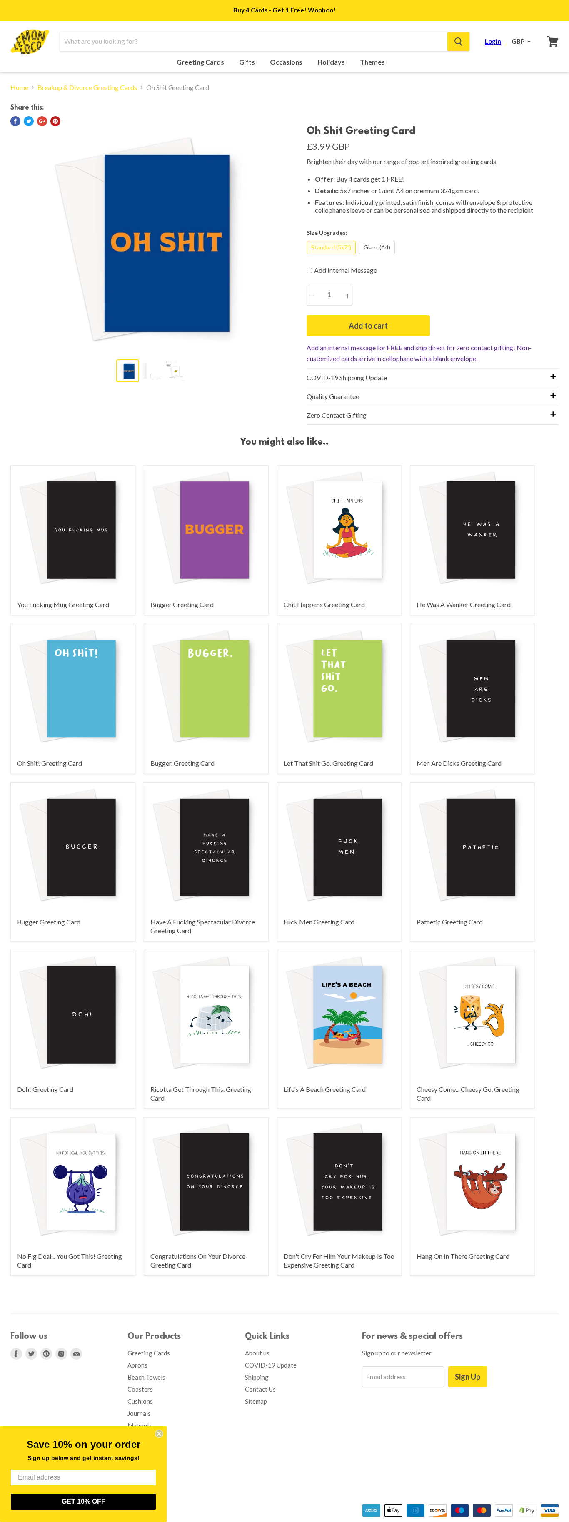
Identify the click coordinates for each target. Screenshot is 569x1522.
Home (19, 87)
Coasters (140, 1389)
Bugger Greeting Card (182, 604)
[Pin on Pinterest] (55, 121)
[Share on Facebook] (15, 121)
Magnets (139, 1425)
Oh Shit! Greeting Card (49, 763)
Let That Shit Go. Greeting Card (328, 763)
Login (493, 41)
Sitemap (256, 1401)
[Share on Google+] (42, 121)
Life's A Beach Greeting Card (325, 1089)
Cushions (140, 1401)
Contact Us (260, 1389)
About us (257, 1353)
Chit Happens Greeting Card (324, 604)
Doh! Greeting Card (45, 1089)
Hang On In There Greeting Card (463, 1256)
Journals (139, 1413)
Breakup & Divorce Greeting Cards (87, 87)
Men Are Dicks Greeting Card (459, 763)
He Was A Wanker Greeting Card (464, 604)
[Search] (458, 41)
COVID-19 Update (271, 1365)
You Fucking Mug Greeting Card (63, 604)
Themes (373, 62)
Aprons (137, 1365)
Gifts (247, 62)
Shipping (257, 1377)
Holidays (331, 62)
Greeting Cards (201, 62)
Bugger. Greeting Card (182, 763)
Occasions (287, 62)
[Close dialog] (159, 1434)
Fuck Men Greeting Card (319, 922)
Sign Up (467, 1376)
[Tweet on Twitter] (29, 121)
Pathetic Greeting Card (450, 922)
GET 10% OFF (83, 1501)
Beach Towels (146, 1377)
